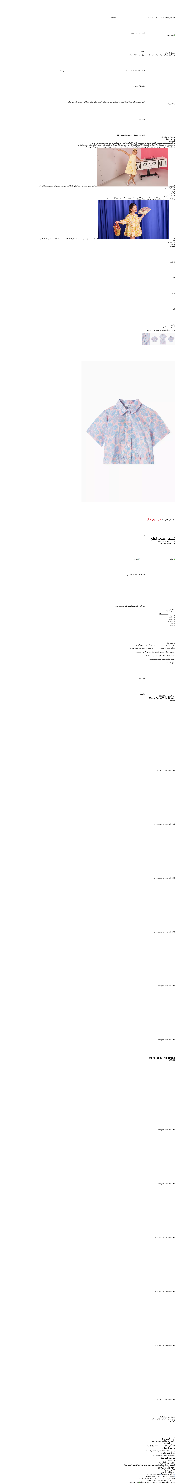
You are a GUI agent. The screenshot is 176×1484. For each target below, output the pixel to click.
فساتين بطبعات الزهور (153, 199)
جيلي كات (143, 145)
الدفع (155, 1450)
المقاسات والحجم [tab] (159, 645)
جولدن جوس (96, 143)
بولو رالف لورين (160, 147)
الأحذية (149, 1446)
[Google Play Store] (154, 1474)
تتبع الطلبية (150, 1450)
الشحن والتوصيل (169, 1470)
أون (166, 147)
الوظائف (168, 1455)
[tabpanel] (88, 653)
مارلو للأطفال (111, 145)
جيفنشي (102, 143)
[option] (88, 616)
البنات (173, 195)
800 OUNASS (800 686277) (149, 1478)
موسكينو (91, 145)
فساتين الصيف (141, 199)
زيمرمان (88, 147)
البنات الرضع (171, 1446)
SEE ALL (172, 700)
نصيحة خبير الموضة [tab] (169, 645)
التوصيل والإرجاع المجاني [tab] (138, 645)
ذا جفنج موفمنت (119, 147)
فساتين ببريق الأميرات (168, 199)
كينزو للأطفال (136, 145)
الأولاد (153, 1446)
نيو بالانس (172, 147)
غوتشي (173, 145)
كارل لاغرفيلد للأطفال (153, 145)
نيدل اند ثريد (82, 145)
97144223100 (151, 1480)
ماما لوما (119, 145)
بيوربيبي (153, 147)
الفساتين (172, 238)
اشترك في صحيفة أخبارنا (166, 1417)
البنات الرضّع (168, 195)
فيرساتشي (94, 147)
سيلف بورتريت (146, 147)
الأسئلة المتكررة (162, 1450)
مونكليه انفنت (103, 145)
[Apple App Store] (168, 1474)
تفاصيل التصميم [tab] (150, 645)
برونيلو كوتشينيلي (145, 143)
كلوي (128, 143)
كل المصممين (171, 143)
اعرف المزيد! (119, 606)
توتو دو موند (101, 147)
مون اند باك (157, 197)
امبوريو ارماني (112, 143)
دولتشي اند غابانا (121, 143)
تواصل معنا (171, 1450)
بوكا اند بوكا (140, 197)
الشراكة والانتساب (159, 1455)
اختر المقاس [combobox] (171, 613)
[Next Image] (160, 510)
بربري (138, 143)
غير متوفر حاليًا (171, 643)
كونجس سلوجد (127, 145)
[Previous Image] (160, 353)
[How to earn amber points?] (160, 583)
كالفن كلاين (133, 143)
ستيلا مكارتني (137, 147)
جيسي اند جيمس (166, 145)
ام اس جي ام (168, 519)
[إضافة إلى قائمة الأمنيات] (151, 636)
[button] (170, 53)
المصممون (171, 186)
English (113, 17)
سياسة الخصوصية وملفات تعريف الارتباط (150, 1465)
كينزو (162, 1441)
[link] (133, 55)
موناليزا (96, 145)
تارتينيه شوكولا (128, 147)
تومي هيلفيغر (109, 147)
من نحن (173, 1455)
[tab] (171, 339)
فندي (106, 143)
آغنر (165, 143)
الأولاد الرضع (162, 1446)
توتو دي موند (115, 197)
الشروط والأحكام (169, 1465)
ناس (87, 145)
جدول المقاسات (170, 612)
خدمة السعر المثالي (129, 1465)
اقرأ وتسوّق (171, 1460)
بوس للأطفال (155, 143)
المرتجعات (161, 1470)
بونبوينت (162, 143)
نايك (168, 147)
